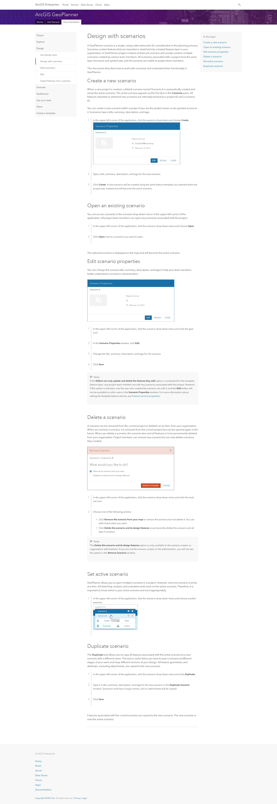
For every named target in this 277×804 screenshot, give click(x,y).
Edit (42, 74)
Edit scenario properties (215, 51)
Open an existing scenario (217, 47)
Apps (107, 4)
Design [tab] (40, 48)
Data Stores (87, 4)
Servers (75, 4)
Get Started (53, 22)
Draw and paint (47, 68)
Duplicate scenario (213, 66)
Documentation (71, 22)
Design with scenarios (51, 61)
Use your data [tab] (44, 100)
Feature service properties (146, 396)
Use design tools (48, 55)
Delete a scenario (212, 56)
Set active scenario (213, 61)
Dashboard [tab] (42, 93)
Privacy (77, 798)
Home (40, 22)
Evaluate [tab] (41, 87)
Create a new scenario (215, 42)
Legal (84, 798)
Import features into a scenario (55, 81)
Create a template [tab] (46, 113)
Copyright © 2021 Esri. (45, 798)
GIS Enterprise (47, 4)
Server (38, 770)
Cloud (98, 4)
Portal (65, 4)
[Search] (239, 4)
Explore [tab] (41, 41)
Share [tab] (40, 106)
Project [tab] (40, 35)
